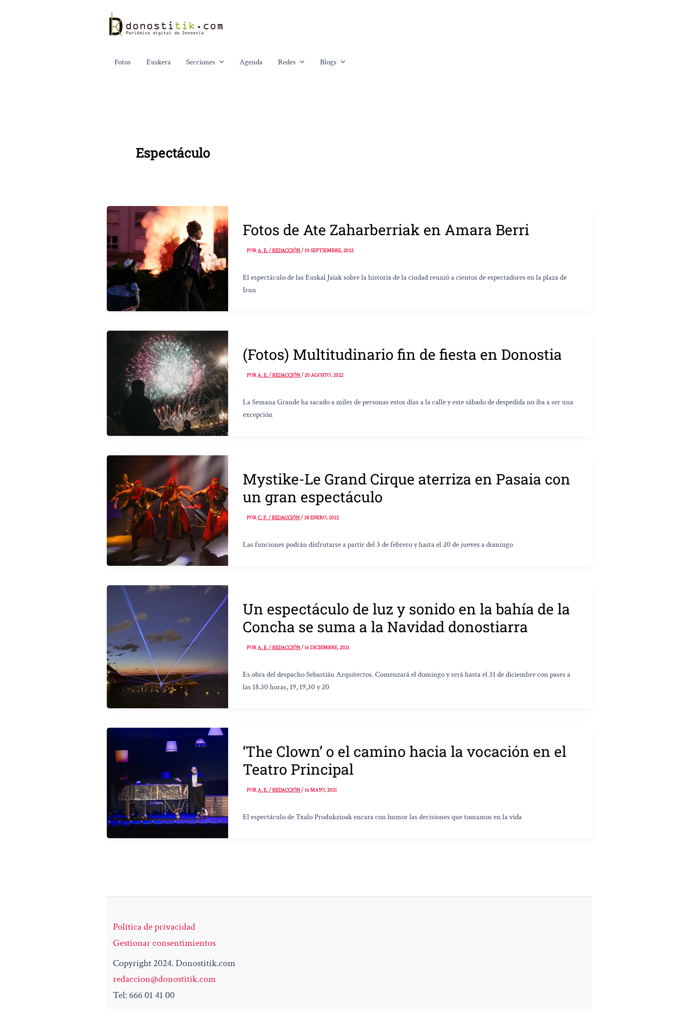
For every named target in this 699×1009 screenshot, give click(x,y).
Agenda (251, 62)
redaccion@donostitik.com (164, 979)
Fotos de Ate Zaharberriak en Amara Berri (386, 229)
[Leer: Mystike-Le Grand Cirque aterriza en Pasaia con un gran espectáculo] (167, 509)
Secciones (200, 62)
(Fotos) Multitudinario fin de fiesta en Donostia (402, 354)
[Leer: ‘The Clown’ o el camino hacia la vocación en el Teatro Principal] (167, 782)
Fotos (122, 62)
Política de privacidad (154, 926)
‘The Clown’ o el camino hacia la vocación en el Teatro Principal (404, 760)
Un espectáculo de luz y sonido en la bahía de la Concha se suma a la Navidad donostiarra (406, 617)
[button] (219, 62)
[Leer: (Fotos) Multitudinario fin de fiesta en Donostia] (167, 382)
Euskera (158, 62)
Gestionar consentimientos (164, 943)
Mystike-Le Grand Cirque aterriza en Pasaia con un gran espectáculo (406, 487)
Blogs (328, 62)
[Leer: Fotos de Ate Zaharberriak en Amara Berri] (167, 257)
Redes (287, 62)
